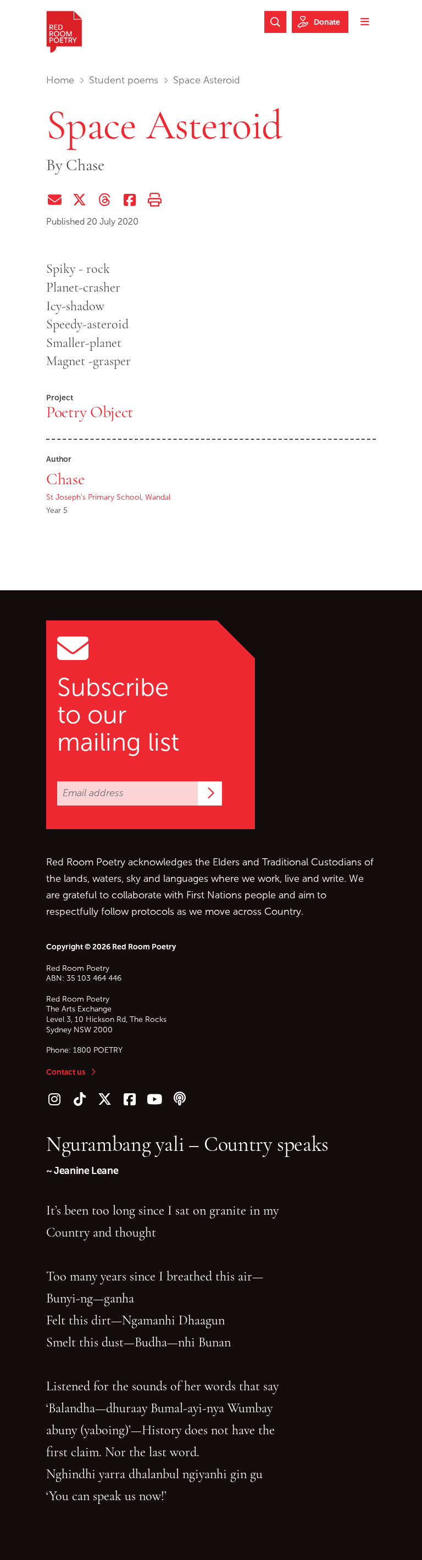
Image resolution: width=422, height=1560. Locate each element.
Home (60, 80)
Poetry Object (89, 412)
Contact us (65, 1071)
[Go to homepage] (64, 32)
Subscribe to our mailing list (118, 715)
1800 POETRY (98, 1050)
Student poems (123, 80)
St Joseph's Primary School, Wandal (108, 497)
